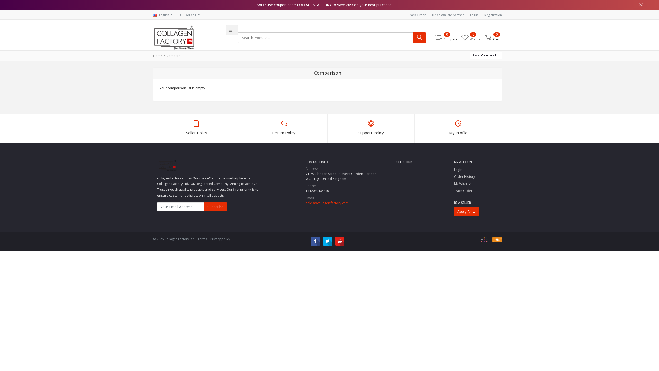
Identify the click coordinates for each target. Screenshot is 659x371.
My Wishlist (462, 183)
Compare (173, 56)
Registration (493, 15)
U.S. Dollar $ (188, 15)
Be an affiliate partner (448, 15)
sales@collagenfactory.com (327, 202)
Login (474, 15)
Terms (202, 239)
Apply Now (466, 211)
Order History (464, 176)
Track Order (417, 15)
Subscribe (215, 206)
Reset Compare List (486, 55)
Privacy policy (220, 239)
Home (157, 56)
